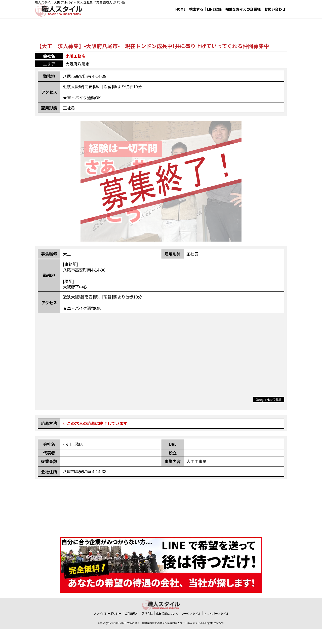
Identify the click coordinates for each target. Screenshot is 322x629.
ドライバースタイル (216, 613)
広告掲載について (167, 613)
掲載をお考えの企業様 (243, 9)
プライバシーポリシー (107, 613)
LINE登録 (214, 9)
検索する (196, 9)
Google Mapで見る (269, 399)
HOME (180, 9)
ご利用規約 (131, 613)
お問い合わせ (275, 9)
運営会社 (147, 613)
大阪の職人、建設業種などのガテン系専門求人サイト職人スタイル (165, 623)
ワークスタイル (191, 613)
